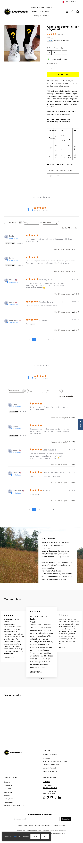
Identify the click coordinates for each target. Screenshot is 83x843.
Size (53, 48)
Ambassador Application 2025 (14, 805)
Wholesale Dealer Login (51, 764)
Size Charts (8, 785)
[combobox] (31, 223)
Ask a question (57, 176)
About (45, 15)
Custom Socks (45, 7)
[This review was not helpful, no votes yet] (76, 250)
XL (65, 52)
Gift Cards (7, 788)
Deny (44, 836)
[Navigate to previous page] (29, 339)
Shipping (50, 40)
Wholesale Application (50, 768)
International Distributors (51, 771)
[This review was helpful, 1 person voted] (73, 294)
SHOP (33, 7)
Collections (44, 11)
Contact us (46, 781)
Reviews (7, 795)
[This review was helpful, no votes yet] (73, 250)
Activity (37, 15)
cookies (14, 836)
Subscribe (66, 819)
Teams (34, 11)
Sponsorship (8, 792)
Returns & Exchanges (50, 754)
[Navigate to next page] (54, 339)
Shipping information (60, 171)
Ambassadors (8, 802)
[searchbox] (11, 222)
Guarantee (46, 758)
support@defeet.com (50, 787)
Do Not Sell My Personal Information (55, 761)
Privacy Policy (8, 799)
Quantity (52, 64)
